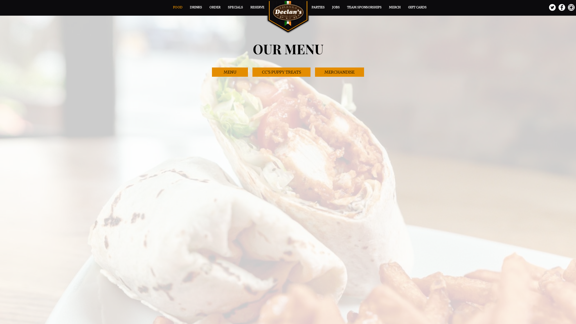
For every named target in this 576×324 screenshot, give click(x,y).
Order (215, 7)
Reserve (257, 7)
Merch (395, 7)
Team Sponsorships (364, 7)
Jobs (336, 7)
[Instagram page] (571, 7)
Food (178, 7)
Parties (318, 7)
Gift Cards (417, 7)
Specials (236, 7)
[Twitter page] (552, 7)
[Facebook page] (562, 7)
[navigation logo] (288, 17)
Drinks (196, 7)
